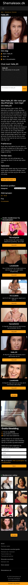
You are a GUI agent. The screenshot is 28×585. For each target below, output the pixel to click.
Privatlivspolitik (6, 462)
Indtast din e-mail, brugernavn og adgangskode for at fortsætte (11, 446)
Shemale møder (5, 546)
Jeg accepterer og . (14, 461)
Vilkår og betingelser (18, 460)
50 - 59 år (4, 195)
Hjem (2, 12)
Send (14, 466)
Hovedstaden (5, 201)
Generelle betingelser (14, 578)
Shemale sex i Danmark (11, 12)
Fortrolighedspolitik (14, 580)
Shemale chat (5, 562)
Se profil (14, 245)
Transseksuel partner (7, 556)
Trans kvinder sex (6, 554)
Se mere (14, 395)
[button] (14, 30)
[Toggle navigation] (3, 8)
